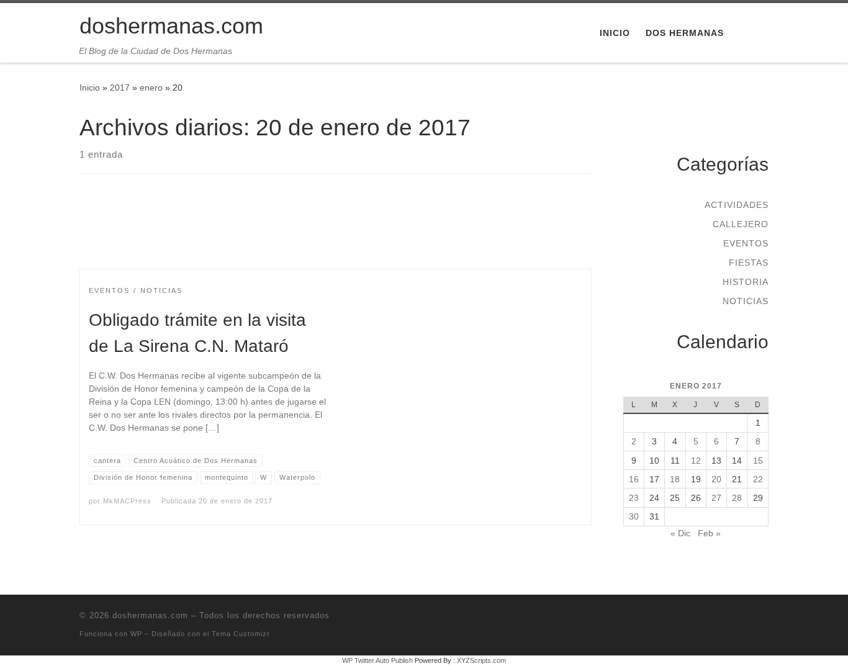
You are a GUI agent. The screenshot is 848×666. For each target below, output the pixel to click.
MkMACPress (127, 501)
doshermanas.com (150, 615)
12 (696, 461)
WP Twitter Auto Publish (377, 660)
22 (758, 479)
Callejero (741, 224)
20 (716, 479)
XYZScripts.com (481, 660)
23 (634, 498)
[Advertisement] (336, 232)
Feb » (709, 533)
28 (737, 498)
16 (634, 479)
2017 (120, 87)
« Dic (680, 533)
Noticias (746, 301)
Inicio (89, 87)
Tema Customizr (241, 633)
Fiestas (749, 263)
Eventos (746, 243)
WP (136, 633)
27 (716, 498)
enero (151, 87)
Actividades (737, 205)
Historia (746, 282)
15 (758, 461)
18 (675, 479)
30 (634, 516)
